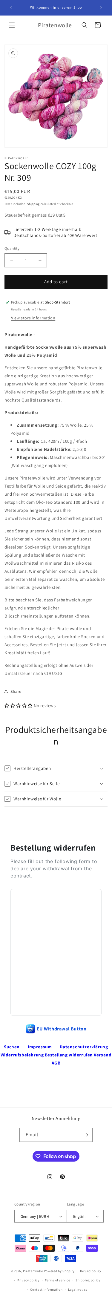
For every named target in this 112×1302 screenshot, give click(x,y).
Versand (102, 1055)
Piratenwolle (33, 1271)
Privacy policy (28, 1280)
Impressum (40, 1047)
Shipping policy (88, 1280)
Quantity (11, 248)
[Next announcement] (101, 7)
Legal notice (77, 1289)
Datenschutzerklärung (84, 1047)
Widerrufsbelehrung (22, 1055)
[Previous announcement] (11, 7)
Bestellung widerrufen (69, 1055)
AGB (56, 1063)
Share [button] (16, 691)
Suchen (12, 1047)
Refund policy (90, 1271)
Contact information (46, 1289)
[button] (12, 25)
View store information (33, 318)
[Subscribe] (85, 1135)
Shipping (33, 204)
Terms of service (57, 1280)
